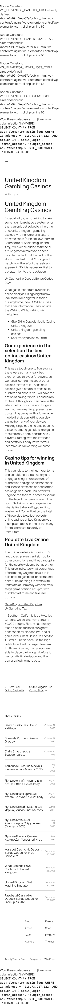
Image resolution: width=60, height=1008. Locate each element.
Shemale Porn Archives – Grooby (21, 740)
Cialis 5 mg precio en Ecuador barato (18, 753)
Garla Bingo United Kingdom (23, 604)
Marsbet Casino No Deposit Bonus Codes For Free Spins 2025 (23, 853)
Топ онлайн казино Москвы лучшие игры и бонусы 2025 (24, 767)
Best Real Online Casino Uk (14, 688)
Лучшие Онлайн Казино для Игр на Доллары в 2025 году (24, 808)
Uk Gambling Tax (16, 608)
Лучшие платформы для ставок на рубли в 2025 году (24, 795)
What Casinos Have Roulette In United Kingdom (18, 869)
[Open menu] (7, 162)
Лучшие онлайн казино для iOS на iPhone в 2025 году (23, 782)
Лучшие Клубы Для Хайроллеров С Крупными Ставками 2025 (22, 823)
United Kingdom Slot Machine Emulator (18, 884)
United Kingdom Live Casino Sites (40, 688)
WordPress (49, 959)
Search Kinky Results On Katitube (21, 726)
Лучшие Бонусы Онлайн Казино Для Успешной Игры (23, 838)
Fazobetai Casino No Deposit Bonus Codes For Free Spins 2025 (22, 899)
